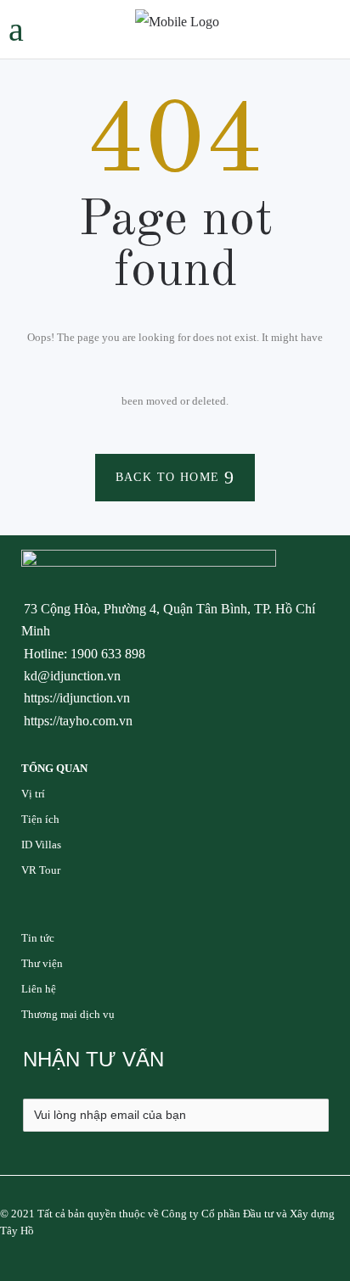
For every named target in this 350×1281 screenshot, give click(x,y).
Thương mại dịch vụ (68, 1014)
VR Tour (40, 870)
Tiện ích (40, 819)
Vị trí (33, 793)
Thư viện (42, 963)
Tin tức (37, 937)
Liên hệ (38, 988)
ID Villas (41, 844)
